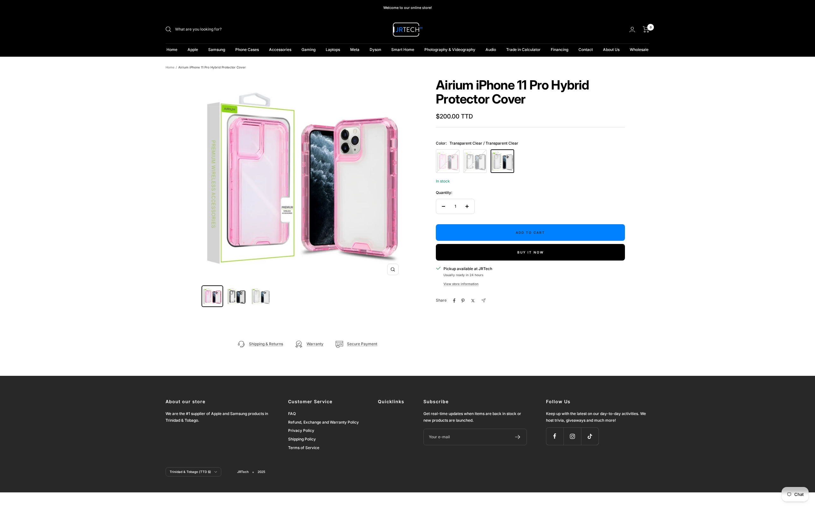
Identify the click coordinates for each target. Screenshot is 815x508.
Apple (193, 49)
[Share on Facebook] (454, 300)
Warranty (315, 343)
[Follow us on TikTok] (590, 436)
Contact (585, 49)
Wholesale (639, 49)
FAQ (292, 413)
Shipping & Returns (266, 343)
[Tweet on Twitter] (473, 300)
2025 (261, 472)
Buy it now (530, 252)
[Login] (632, 29)
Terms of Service (303, 447)
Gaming (308, 49)
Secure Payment (362, 343)
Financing (559, 49)
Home (172, 49)
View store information (460, 284)
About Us (611, 49)
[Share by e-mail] (483, 300)
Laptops (333, 49)
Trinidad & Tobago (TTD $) (190, 472)
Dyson (375, 49)
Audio (490, 49)
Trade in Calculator (523, 49)
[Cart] (646, 29)
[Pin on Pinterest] (462, 300)
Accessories (280, 49)
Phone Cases (247, 49)
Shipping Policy (302, 439)
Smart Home (402, 49)
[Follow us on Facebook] (554, 436)
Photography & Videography (449, 49)
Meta (354, 49)
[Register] (518, 437)
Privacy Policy (301, 430)
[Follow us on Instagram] (572, 436)
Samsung (216, 49)
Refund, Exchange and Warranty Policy (323, 422)
